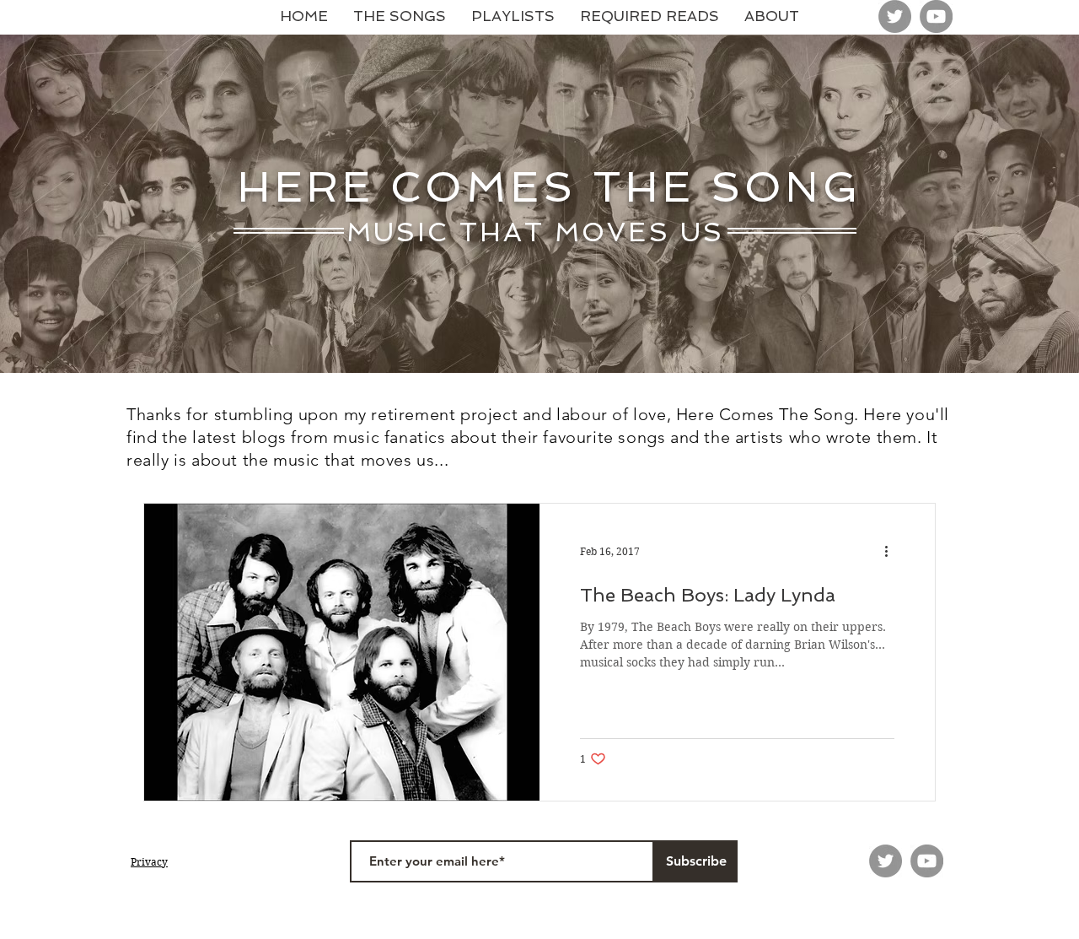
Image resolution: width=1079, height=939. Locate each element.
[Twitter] (894, 16)
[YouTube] (936, 16)
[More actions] (892, 552)
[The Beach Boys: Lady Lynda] (342, 652)
